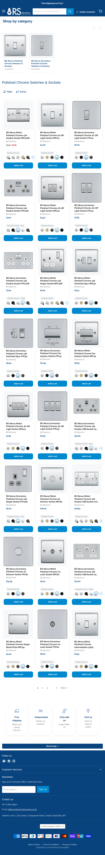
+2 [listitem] (32, 157)
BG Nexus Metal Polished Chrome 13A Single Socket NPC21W (51, 281)
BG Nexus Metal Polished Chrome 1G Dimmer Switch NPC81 (51, 499)
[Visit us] (88, 720)
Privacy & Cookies (69, 845)
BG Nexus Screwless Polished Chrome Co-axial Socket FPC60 (50, 644)
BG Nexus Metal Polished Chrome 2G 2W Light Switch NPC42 (52, 208)
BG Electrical (11, 141)
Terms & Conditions (51, 845)
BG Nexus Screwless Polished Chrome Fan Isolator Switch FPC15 (50, 353)
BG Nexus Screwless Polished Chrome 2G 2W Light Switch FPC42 (86, 208)
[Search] (70, 11)
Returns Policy (34, 845)
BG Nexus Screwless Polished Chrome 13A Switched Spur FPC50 (16, 354)
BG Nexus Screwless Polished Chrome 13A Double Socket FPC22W (17, 281)
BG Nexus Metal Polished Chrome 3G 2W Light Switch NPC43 (18, 426)
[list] (52, 53)
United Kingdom (51, 826)
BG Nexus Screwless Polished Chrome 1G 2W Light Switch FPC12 (86, 135)
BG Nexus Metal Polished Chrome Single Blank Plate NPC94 (18, 644)
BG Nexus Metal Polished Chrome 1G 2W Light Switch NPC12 (52, 135)
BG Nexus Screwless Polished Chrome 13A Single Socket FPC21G (17, 499)
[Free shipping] (16, 720)
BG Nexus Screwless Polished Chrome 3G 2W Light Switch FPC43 (52, 426)
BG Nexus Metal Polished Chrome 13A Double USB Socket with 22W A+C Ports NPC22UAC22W (86, 502)
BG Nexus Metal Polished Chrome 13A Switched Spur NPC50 (85, 281)
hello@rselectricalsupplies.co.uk (22, 809)
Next (63, 688)
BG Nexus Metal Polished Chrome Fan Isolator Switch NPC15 (85, 353)
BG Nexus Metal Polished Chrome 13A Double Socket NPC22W (18, 135)
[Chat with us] (64, 720)
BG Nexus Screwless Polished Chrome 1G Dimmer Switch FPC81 (17, 572)
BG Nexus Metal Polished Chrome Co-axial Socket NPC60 (50, 572)
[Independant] (40, 720)
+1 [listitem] (67, 303)
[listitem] (8, 157)
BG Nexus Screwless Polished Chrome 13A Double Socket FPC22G (17, 208)
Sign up (43, 789)
